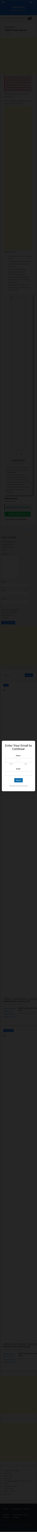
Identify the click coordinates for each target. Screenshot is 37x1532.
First (11, 764)
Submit (18, 780)
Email (18, 769)
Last (25, 764)
